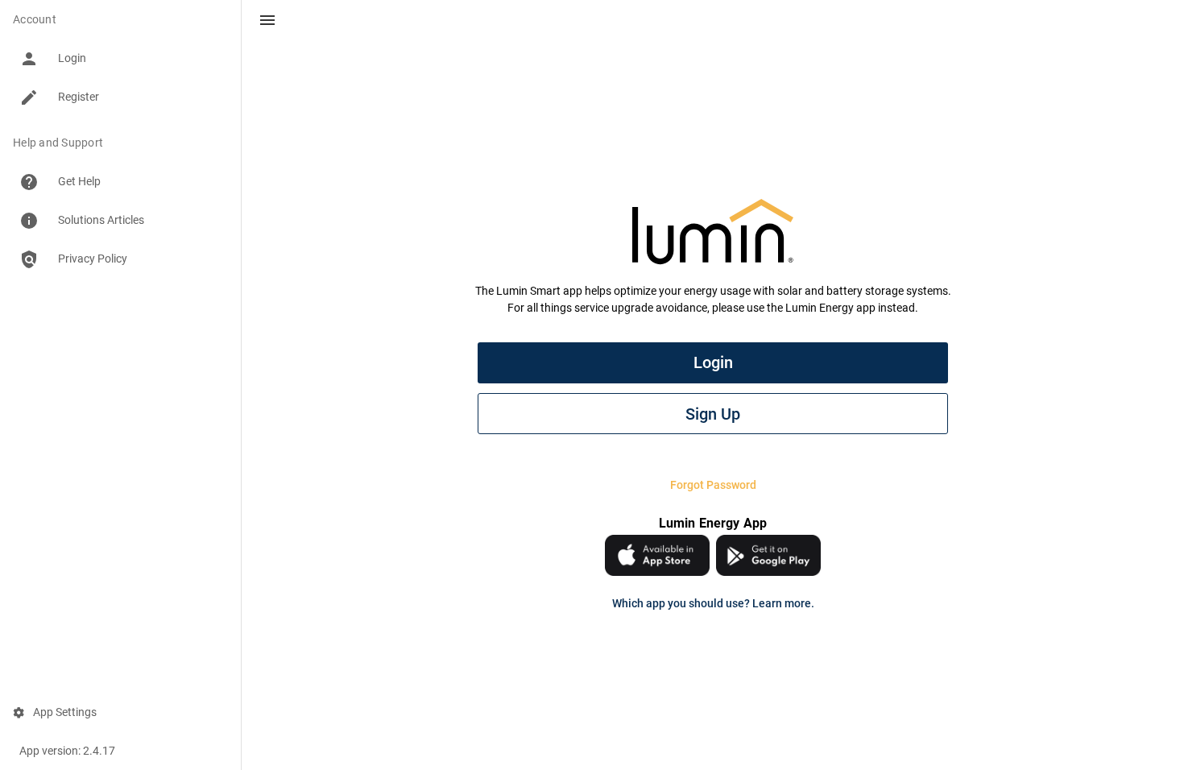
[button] (267, 20)
